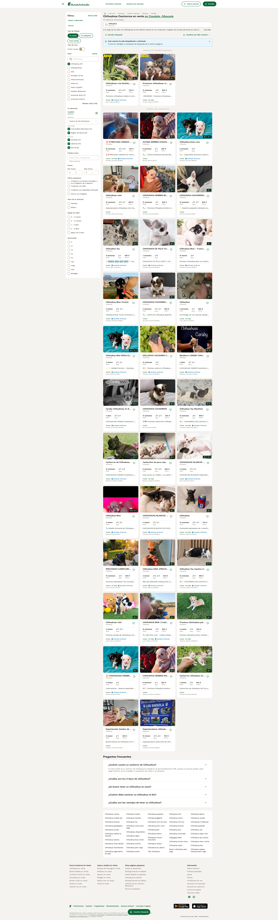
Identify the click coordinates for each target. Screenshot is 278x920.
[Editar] (96, 113)
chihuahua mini (175, 814)
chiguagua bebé (175, 838)
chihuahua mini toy (176, 822)
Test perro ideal (193, 893)
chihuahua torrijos (112, 830)
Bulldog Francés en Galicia (135, 881)
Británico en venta (104, 871)
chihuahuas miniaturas (199, 822)
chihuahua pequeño (155, 814)
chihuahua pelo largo (134, 848)
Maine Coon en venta (105, 881)
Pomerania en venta (77, 878)
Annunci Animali (127, 906)
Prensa (189, 878)
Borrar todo (92, 16)
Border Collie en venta (78, 881)
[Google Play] (181, 906)
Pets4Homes (78, 906)
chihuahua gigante (155, 818)
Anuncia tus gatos (194, 890)
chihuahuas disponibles (135, 832)
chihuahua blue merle (135, 840)
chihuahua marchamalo (114, 848)
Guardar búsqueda (115, 35)
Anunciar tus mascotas (196, 884)
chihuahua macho (133, 814)
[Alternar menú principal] (63, 4)
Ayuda (189, 875)
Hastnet (89, 906)
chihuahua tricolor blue (178, 841)
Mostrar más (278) (89, 103)
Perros (70, 26)
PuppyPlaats (99, 906)
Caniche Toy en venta (78, 887)
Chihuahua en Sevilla (133, 878)
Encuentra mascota (113, 4)
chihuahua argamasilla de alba (113, 853)
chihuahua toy (131, 822)
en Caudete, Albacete (159, 16)
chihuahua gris (153, 830)
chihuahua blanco (155, 834)
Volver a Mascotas (75, 20)
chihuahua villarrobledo (114, 844)
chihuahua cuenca (112, 814)
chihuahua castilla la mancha (113, 835)
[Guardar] (134, 84)
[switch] (82, 49)
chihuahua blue (197, 845)
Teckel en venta (76, 884)
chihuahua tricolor (133, 844)
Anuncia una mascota (135, 4)
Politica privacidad (194, 871)
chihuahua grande (198, 826)
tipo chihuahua (154, 851)
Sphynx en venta (103, 875)
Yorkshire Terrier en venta (80, 875)
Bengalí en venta (103, 878)
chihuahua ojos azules (199, 838)
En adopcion (86, 36)
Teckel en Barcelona (133, 868)
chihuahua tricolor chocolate (155, 839)
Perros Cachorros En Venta (80, 865)
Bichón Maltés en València (135, 875)
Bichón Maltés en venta (79, 871)
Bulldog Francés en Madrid (135, 871)
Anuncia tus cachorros (196, 887)
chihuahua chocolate (177, 834)
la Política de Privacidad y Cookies (117, 915)
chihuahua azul (175, 830)
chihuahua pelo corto (156, 826)
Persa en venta (103, 884)
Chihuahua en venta (77, 868)
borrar (94, 54)
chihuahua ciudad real (113, 818)
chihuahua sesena (112, 840)
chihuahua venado (198, 818)
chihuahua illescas (112, 822)
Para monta (74, 41)
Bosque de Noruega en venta (108, 868)
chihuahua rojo (196, 830)
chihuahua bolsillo (176, 826)
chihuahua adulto (197, 814)
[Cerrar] (209, 41)
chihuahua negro (132, 836)
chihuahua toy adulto (156, 848)
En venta (73, 36)
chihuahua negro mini (199, 834)
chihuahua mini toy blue (157, 822)
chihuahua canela (155, 844)
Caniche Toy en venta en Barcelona (134, 885)
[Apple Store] (199, 906)
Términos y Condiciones (97, 915)
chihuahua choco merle (200, 841)
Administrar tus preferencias (79, 916)
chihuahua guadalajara (113, 826)
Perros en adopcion (132, 889)
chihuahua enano (133, 851)
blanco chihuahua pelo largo (178, 850)
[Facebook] (189, 897)
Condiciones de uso (195, 881)
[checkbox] (69, 64)
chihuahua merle (176, 818)
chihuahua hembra (133, 818)
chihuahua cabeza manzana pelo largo (198, 850)
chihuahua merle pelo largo (135, 827)
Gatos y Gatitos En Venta (107, 865)
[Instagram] (194, 897)
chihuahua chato (175, 845)
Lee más (207, 30)
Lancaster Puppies (143, 906)
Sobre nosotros (193, 868)
